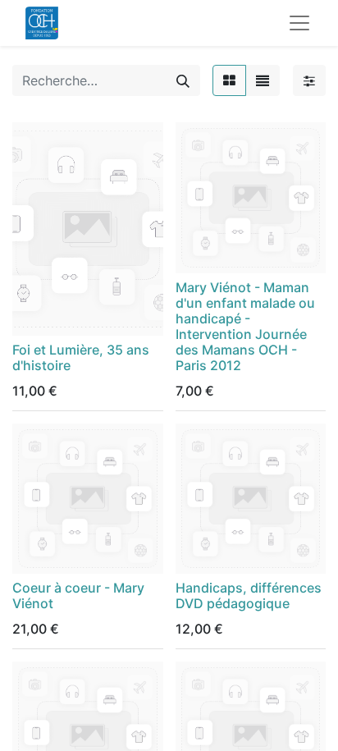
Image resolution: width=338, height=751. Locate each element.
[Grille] (229, 80)
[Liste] (262, 80)
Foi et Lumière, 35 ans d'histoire (80, 357)
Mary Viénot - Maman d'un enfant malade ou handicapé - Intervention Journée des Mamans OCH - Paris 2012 (245, 326)
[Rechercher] (183, 80)
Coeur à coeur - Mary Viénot (78, 595)
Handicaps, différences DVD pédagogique (249, 595)
